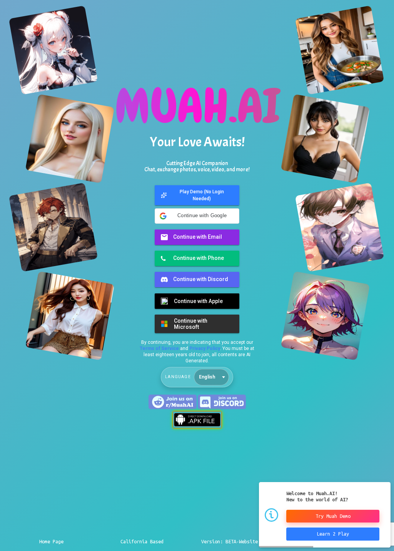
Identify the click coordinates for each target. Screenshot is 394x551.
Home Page (51, 541)
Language (178, 377)
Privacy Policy (204, 348)
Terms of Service (159, 348)
